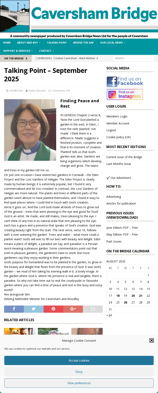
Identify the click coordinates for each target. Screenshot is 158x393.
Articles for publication (121, 203)
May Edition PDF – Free (122, 234)
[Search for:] (133, 58)
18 (118, 296)
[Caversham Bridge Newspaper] (79, 36)
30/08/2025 (16, 90)
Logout (111, 130)
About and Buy (27, 42)
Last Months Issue (118, 164)
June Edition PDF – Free (122, 228)
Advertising (113, 197)
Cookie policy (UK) (118, 137)
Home (7, 42)
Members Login (116, 116)
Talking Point (57, 42)
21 (140, 296)
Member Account (117, 123)
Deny (79, 371)
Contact (45, 51)
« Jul (109, 315)
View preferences (79, 383)
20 (133, 296)
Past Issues (114, 241)
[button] (152, 340)
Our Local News (111, 42)
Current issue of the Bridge (124, 157)
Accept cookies (79, 360)
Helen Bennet (37, 90)
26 (125, 302)
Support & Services (16, 51)
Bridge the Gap (83, 42)
